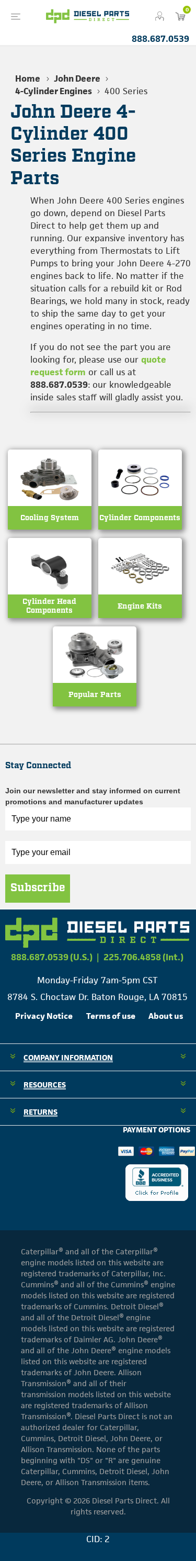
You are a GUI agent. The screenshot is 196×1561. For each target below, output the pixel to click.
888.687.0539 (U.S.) (52, 957)
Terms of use (110, 1015)
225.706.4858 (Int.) (143, 957)
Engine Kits (140, 606)
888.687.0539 (160, 38)
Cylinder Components (139, 517)
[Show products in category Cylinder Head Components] (49, 589)
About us (165, 1015)
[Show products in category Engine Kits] (140, 589)
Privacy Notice (44, 1015)
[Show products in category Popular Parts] (94, 677)
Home (27, 78)
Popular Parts (94, 694)
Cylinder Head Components (49, 606)
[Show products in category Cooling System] (49, 501)
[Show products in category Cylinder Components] (140, 501)
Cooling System (49, 517)
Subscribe (37, 888)
